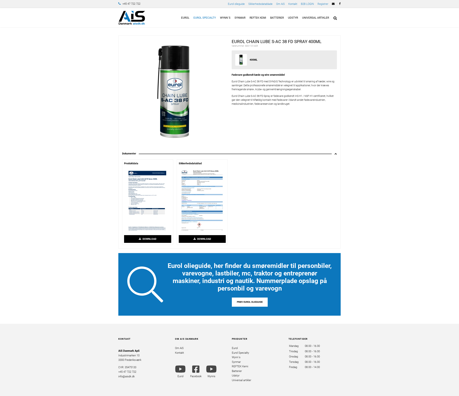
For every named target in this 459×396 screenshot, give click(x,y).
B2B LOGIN (307, 4)
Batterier (277, 17)
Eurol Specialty (204, 17)
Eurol (185, 17)
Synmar (240, 17)
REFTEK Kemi (258, 17)
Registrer (323, 4)
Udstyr (293, 17)
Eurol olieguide (236, 4)
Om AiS (280, 4)
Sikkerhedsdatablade (260, 4)
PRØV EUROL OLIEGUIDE (250, 302)
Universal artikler (315, 17)
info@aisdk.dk (126, 376)
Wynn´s (225, 17)
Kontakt (292, 4)
